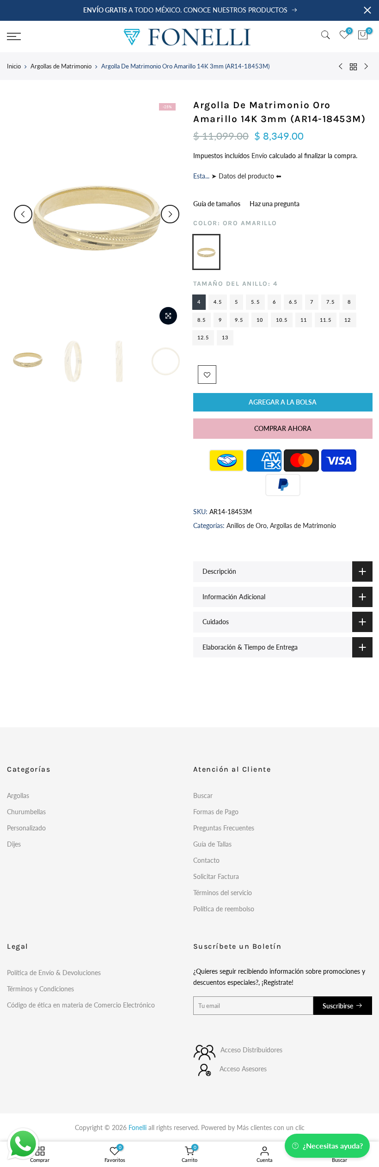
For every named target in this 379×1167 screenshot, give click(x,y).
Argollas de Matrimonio (61, 66)
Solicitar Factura (216, 876)
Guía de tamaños (216, 204)
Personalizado (26, 828)
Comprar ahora (282, 428)
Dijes (14, 844)
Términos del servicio (222, 893)
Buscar (203, 795)
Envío (260, 156)
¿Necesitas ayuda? (333, 1145)
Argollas (18, 795)
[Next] (170, 214)
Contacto (206, 860)
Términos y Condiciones (40, 989)
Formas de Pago (215, 812)
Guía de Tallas (212, 844)
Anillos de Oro (246, 525)
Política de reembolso (223, 909)
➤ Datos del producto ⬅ (245, 176)
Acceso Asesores (243, 1069)
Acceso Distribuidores (251, 1050)
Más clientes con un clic (271, 1127)
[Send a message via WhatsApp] (23, 1143)
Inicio (14, 66)
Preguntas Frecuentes (223, 828)
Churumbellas (26, 812)
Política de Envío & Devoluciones (54, 973)
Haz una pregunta (275, 204)
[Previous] (23, 214)
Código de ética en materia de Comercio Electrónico (81, 1005)
